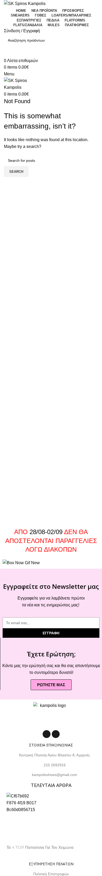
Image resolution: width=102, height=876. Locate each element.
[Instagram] (56, 734)
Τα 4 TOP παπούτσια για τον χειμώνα (40, 847)
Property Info (18, 853)
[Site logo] (25, 3)
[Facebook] (46, 734)
